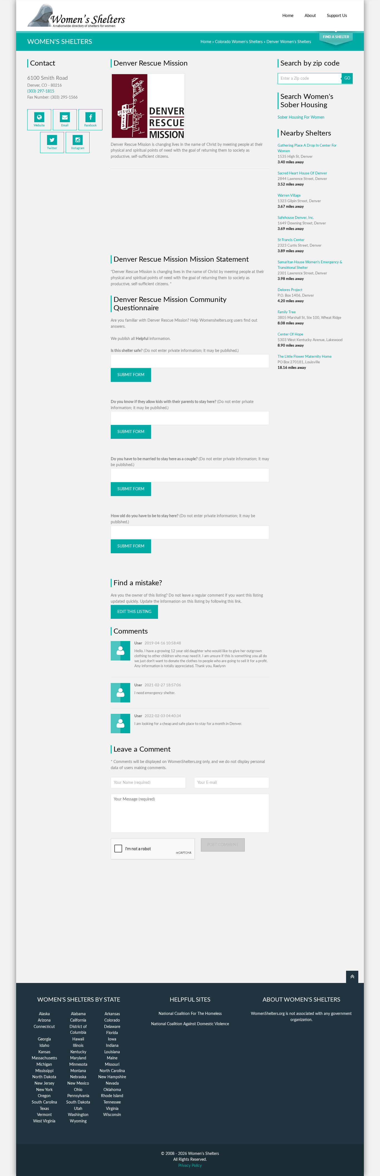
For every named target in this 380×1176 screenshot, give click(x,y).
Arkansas (112, 1014)
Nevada (112, 1083)
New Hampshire (112, 1077)
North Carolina (112, 1071)
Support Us (337, 16)
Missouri (112, 1065)
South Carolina (44, 1102)
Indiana (112, 1046)
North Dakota (44, 1077)
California (78, 1020)
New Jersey (44, 1083)
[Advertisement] (64, 248)
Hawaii (78, 1039)
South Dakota (78, 1102)
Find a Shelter (336, 37)
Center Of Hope (290, 334)
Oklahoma (112, 1090)
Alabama (78, 1014)
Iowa (112, 1039)
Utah (78, 1109)
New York (44, 1090)
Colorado (112, 1020)
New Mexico (78, 1083)
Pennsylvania (78, 1096)
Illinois (78, 1046)
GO (347, 78)
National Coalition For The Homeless (190, 1014)
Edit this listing (134, 612)
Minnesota (78, 1065)
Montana (78, 1071)
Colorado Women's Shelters (239, 42)
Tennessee (112, 1102)
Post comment (222, 845)
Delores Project (290, 290)
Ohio (78, 1090)
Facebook (90, 125)
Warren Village (289, 195)
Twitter (52, 148)
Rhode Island (112, 1096)
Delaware (112, 1027)
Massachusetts (44, 1058)
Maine (112, 1058)
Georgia (44, 1039)
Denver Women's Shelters (289, 42)
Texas (44, 1109)
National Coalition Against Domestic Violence (190, 1024)
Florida (112, 1033)
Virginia (112, 1109)
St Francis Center (291, 240)
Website (39, 125)
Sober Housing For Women (301, 117)
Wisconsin (112, 1115)
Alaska (44, 1014)
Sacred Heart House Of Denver (302, 173)
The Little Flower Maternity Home (305, 357)
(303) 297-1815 (40, 91)
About (310, 16)
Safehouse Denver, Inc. (296, 218)
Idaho (44, 1046)
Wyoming (78, 1121)
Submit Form (130, 375)
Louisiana (112, 1052)
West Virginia (44, 1121)
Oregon (44, 1096)
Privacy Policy (190, 1166)
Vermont (44, 1115)
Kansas (44, 1052)
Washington (78, 1115)
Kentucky (78, 1052)
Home (287, 16)
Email (64, 125)
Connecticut (44, 1027)
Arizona (44, 1020)
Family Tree (287, 312)
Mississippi (44, 1071)
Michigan (44, 1065)
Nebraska (78, 1077)
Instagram (77, 148)
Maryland (78, 1058)
